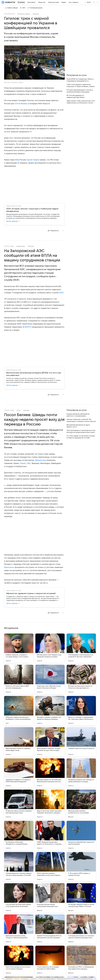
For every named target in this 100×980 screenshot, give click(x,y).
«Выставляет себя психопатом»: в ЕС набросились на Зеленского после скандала (81, 102)
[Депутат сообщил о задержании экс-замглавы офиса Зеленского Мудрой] (81, 710)
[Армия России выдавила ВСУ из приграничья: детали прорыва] (50, 929)
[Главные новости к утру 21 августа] (81, 741)
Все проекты (24, 978)
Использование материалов (84, 978)
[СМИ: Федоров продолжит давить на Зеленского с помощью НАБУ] (50, 835)
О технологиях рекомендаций (46, 978)
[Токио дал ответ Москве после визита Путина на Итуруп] (50, 679)
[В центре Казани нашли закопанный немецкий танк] (50, 898)
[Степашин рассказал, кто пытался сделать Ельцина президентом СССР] (81, 929)
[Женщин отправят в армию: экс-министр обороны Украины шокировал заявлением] (50, 710)
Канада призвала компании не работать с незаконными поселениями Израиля (78, 415)
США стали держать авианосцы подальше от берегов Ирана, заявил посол (80, 85)
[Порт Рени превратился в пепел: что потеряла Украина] (18, 960)
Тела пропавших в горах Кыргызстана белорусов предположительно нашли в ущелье (81, 431)
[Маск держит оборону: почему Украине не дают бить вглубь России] (50, 741)
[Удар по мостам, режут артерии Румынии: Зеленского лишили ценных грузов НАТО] (50, 804)
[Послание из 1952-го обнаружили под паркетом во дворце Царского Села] (81, 960)
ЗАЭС (61, 293)
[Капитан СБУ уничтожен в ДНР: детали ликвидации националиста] (18, 679)
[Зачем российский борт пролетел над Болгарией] (81, 835)
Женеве (24, 104)
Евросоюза (9, 567)
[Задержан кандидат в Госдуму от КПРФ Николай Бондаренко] (18, 773)
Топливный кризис (36, 8)
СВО (23, 8)
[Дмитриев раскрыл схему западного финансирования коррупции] (18, 929)
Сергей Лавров (32, 160)
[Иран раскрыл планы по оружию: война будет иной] (18, 741)
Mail (3, 978)
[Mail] (3, 2)
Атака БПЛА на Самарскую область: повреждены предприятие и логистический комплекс (80, 80)
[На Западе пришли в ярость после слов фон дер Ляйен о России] (81, 898)
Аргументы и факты (23, 14)
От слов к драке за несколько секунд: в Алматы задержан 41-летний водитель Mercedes (81, 437)
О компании (9, 978)
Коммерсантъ (21, 246)
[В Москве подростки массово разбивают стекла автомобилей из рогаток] (18, 710)
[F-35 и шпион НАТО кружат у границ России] (81, 866)
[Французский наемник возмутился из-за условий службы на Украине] (81, 804)
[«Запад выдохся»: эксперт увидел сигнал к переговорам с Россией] (18, 866)
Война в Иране (12, 8)
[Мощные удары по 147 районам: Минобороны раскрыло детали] (50, 773)
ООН (17, 104)
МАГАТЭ (28, 327)
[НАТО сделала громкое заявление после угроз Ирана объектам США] (50, 866)
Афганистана (40, 460)
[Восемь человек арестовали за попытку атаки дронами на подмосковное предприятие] (81, 679)
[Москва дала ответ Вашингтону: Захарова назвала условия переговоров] (50, 648)
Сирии (22, 463)
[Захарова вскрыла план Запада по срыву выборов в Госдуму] (81, 773)
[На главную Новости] (9, 2)
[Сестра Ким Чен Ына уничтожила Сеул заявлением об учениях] (18, 898)
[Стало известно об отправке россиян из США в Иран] (50, 960)
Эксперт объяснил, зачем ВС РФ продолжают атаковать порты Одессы (81, 420)
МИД (17, 160)
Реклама (16, 978)
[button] (34, 62)
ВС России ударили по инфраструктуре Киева (75, 96)
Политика (36, 14)
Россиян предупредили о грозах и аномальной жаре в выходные (80, 91)
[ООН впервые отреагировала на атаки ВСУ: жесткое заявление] (81, 648)
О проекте (34, 978)
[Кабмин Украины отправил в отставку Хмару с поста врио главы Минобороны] (18, 648)
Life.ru (19, 410)
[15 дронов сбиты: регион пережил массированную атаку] (18, 804)
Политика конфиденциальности (66, 978)
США (28, 463)
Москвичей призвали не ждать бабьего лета (78, 426)
